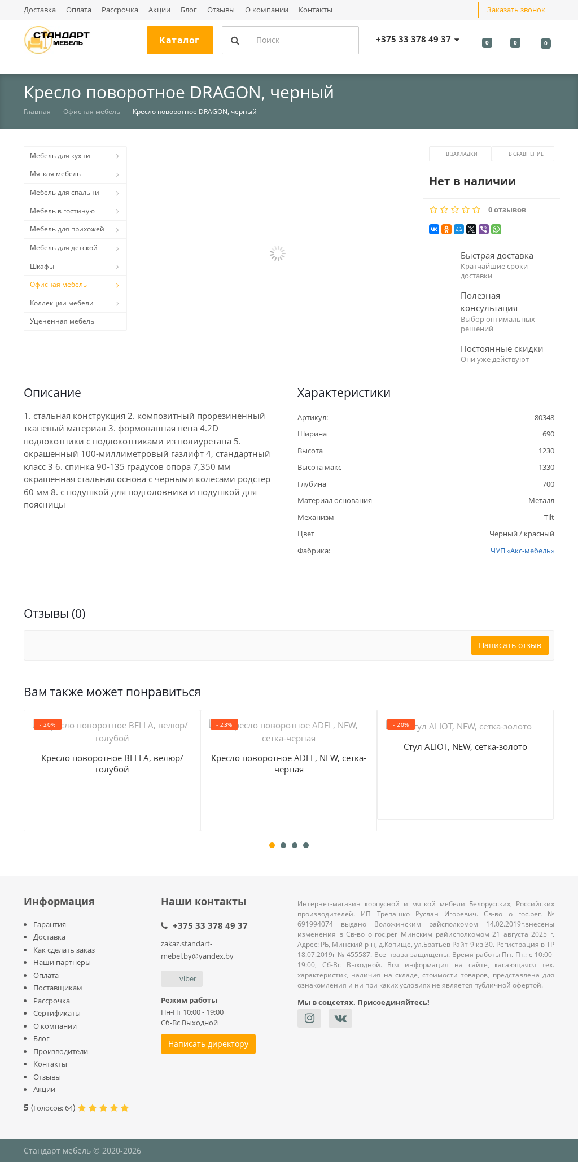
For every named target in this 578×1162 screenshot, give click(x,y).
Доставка (40, 10)
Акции (159, 10)
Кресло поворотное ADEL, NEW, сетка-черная (288, 763)
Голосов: (53, 1108)
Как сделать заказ (64, 950)
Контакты (315, 10)
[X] (471, 229)
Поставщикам (57, 987)
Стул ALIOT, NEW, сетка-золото (465, 746)
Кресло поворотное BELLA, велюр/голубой (112, 763)
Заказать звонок (516, 10)
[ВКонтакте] (434, 229)
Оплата (78, 10)
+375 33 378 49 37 (210, 925)
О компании (266, 10)
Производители (60, 1051)
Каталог (179, 40)
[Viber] (484, 229)
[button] (278, 254)
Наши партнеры (62, 962)
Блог (189, 10)
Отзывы (221, 10)
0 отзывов (507, 210)
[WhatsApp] (496, 229)
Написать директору (208, 1043)
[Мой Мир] (459, 229)
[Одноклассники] (446, 229)
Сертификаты (57, 1013)
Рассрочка (120, 10)
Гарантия (49, 924)
